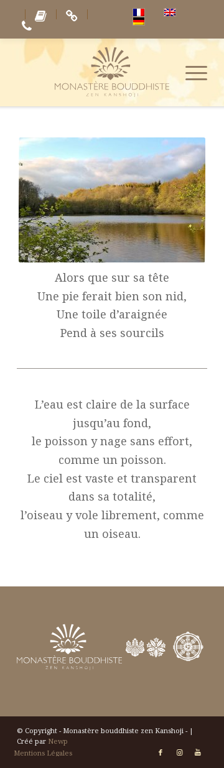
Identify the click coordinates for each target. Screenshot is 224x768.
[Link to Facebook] (160, 752)
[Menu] (190, 72)
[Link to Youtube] (198, 752)
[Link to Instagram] (179, 752)
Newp (58, 741)
